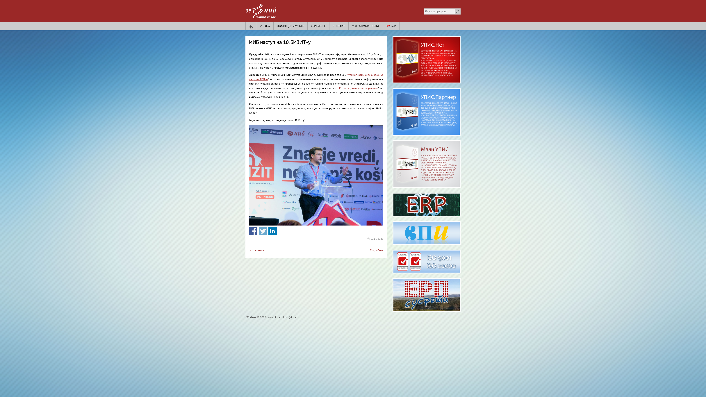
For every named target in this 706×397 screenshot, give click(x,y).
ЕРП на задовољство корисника (358, 88)
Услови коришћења (365, 26)
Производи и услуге (290, 26)
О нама (265, 26)
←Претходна (257, 250)
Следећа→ (376, 250)
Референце (318, 26)
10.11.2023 (376, 239)
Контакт (339, 26)
